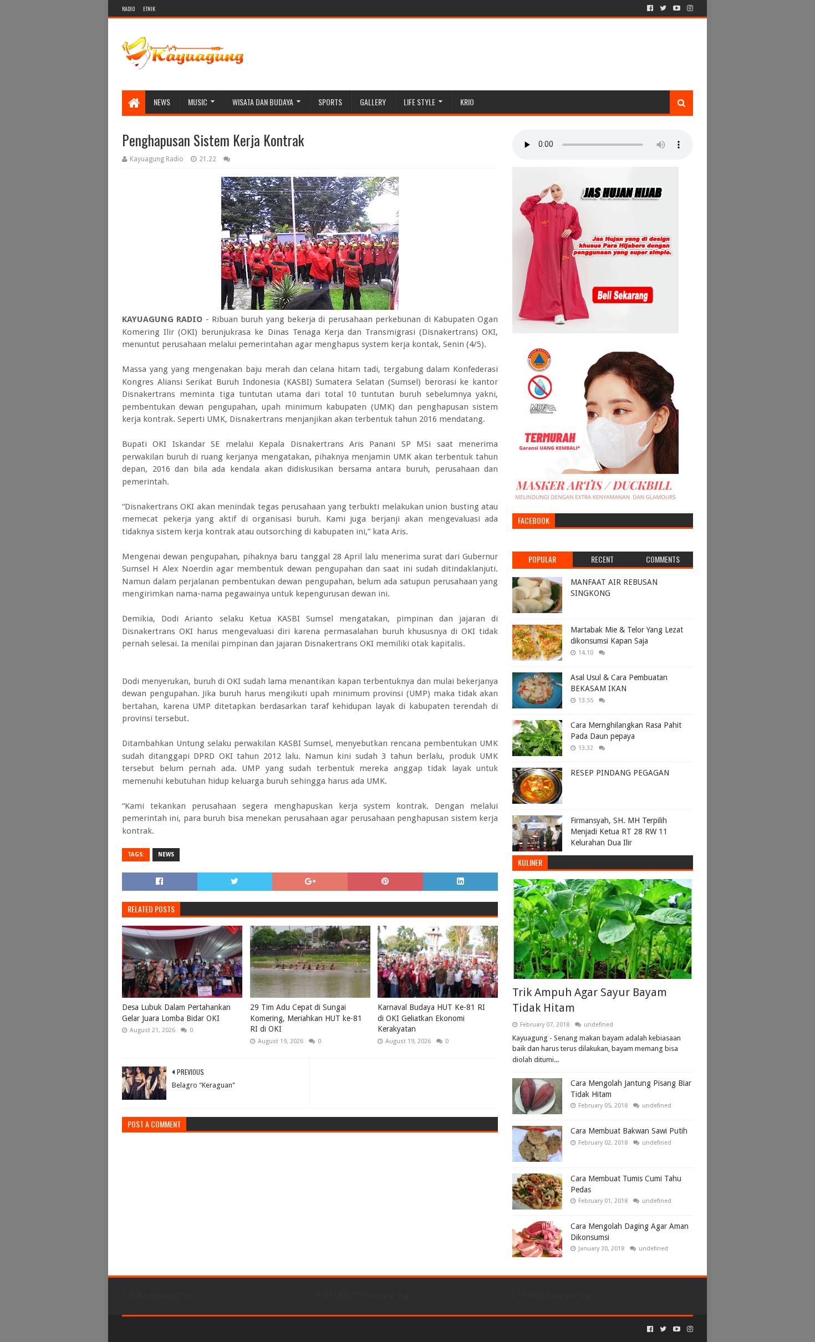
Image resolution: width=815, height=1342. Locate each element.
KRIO (467, 102)
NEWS (162, 102)
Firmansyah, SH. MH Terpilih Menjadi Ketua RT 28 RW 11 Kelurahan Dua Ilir (619, 831)
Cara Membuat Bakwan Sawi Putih (628, 1130)
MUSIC (197, 102)
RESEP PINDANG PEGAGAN (619, 772)
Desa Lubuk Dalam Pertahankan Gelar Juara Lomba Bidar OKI (176, 1013)
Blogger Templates (247, 1329)
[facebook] (650, 8)
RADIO (128, 8)
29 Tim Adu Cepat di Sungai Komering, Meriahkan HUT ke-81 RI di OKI (306, 1018)
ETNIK (149, 8)
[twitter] (663, 8)
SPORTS (330, 102)
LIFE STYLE (419, 102)
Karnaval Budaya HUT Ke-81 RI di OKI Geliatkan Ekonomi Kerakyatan (431, 1018)
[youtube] (676, 8)
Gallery (373, 102)
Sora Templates (183, 1329)
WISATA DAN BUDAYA (262, 102)
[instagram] (689, 8)
